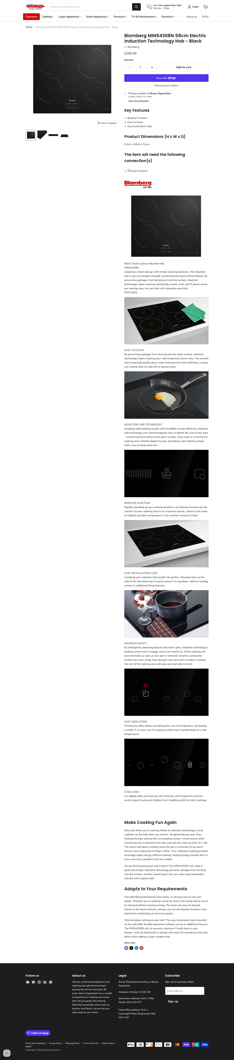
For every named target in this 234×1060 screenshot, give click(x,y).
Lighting (47, 16)
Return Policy (108, 1043)
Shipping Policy (72, 1043)
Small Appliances (97, 16)
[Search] (136, 6)
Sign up (173, 1001)
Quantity (128, 60)
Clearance (31, 16)
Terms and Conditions (35, 1043)
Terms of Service (91, 1043)
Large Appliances (69, 16)
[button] (31, 135)
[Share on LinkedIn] (136, 948)
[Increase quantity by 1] (152, 67)
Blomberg (133, 47)
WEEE (28, 1046)
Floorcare (119, 16)
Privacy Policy (55, 1043)
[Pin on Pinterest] (141, 948)
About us (192, 16)
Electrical (167, 16)
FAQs (205, 16)
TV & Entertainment (143, 16)
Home (28, 27)
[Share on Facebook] (126, 948)
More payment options (166, 85)
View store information (138, 101)
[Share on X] (131, 948)
